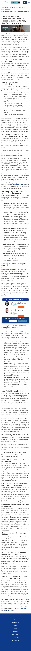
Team (15, 628)
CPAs (16, 599)
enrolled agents (25, 599)
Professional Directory (15, 643)
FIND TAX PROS (22, 320)
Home (15, 619)
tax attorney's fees (17, 184)
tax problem (5, 69)
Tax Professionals (4, 7)
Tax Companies (15, 640)
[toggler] (28, 2)
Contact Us (15, 631)
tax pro (3, 74)
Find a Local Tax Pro (15, 2)
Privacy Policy (15, 637)
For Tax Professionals (15, 649)
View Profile (14, 306)
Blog (15, 625)
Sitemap (15, 646)
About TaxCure (15, 622)
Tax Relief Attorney (13, 7)
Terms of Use (15, 634)
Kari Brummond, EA (7, 11)
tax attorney (20, 34)
